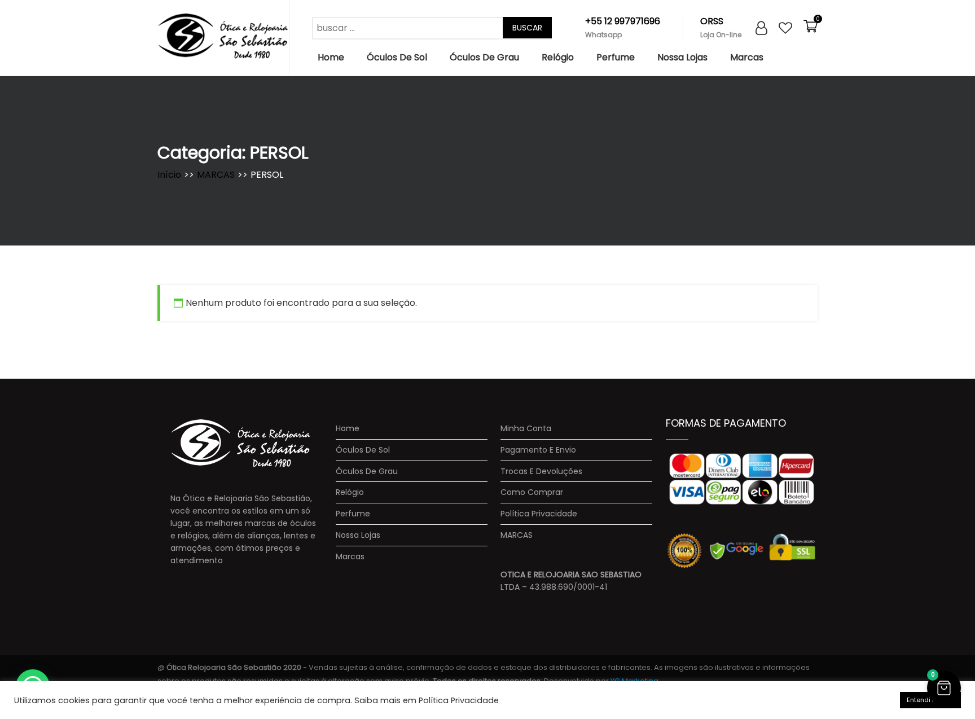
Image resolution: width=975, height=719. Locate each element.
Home (331, 57)
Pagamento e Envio (538, 450)
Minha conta (525, 428)
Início (169, 174)
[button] (944, 688)
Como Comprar (531, 492)
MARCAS (216, 174)
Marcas (746, 57)
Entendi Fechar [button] (930, 699)
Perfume (615, 57)
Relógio (558, 57)
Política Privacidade (538, 514)
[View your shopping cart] (810, 30)
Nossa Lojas (682, 57)
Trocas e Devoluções (541, 471)
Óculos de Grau (484, 57)
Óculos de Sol (397, 57)
